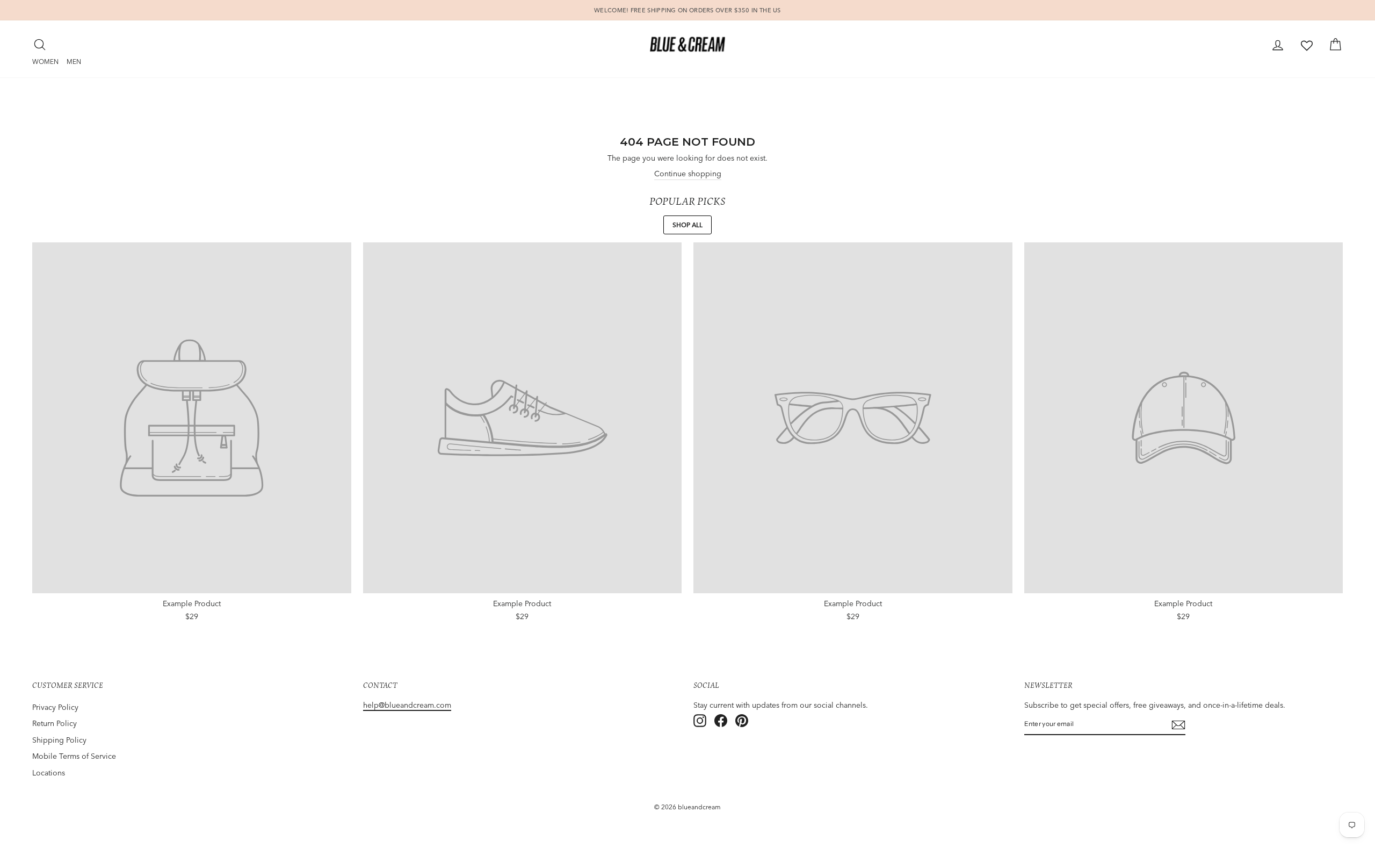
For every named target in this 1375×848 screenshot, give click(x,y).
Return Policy (54, 723)
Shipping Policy (59, 740)
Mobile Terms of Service (74, 756)
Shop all (687, 225)
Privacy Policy (55, 707)
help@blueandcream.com (407, 705)
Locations (48, 773)
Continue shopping (687, 173)
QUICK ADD (191, 613)
